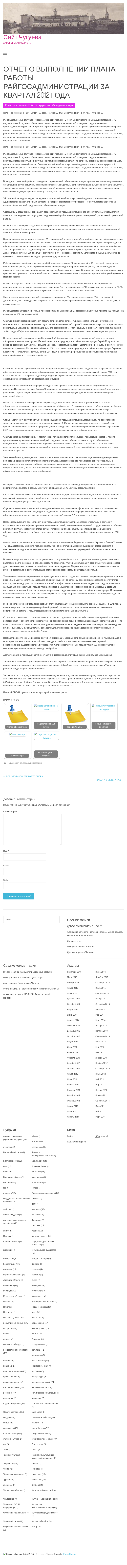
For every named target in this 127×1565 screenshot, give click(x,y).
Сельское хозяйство (41, 1417)
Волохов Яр (37, 1182)
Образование (38, 1322)
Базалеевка (37, 1146)
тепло (6, 1468)
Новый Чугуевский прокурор (103, 725)
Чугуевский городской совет (45, 1512)
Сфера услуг (37, 1444)
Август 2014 (72, 1009)
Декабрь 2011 (73, 1095)
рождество (8, 1398)
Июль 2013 (100, 1041)
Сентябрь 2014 (102, 1004)
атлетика (7, 1146)
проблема (36, 1371)
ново (34, 1312)
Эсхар (34, 1526)
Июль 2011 (100, 1105)
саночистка (37, 1411)
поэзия (6, 1360)
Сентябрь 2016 (74, 971)
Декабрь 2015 (101, 977)
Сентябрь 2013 (102, 1036)
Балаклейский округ (12, 1152)
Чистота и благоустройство (44, 1490)
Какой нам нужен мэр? (31, 977)
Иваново (7, 1235)
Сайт (5, 879)
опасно (6, 1333)
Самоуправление (11, 1411)
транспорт (37, 1474)
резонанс (7, 1392)
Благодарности (10, 1160)
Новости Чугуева (11, 1317)
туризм (6, 1479)
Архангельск (37, 1141)
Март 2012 (100, 1084)
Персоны (36, 1339)
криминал (7, 1269)
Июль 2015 (100, 987)
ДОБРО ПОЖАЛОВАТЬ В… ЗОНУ (84, 926)
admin (18, 105)
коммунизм (8, 1258)
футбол (35, 1484)
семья (6, 1422)
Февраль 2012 (73, 1089)
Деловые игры (17, 755)
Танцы (35, 1449)
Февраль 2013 (73, 1057)
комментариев (76, 1141)
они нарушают (38, 1328)
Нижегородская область (43, 1301)
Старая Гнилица (11, 1433)
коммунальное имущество (44, 1249)
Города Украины (75, 727)
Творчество (8, 1463)
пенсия (6, 1339)
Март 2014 (100, 1020)
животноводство (11, 1214)
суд (4, 1444)
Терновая (36, 1468)
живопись (36, 1209)
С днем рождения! (12, 1403)
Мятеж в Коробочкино (17, 727)
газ (4, 1187)
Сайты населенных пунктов (45, 1403)
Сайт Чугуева (22, 37)
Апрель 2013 (73, 1052)
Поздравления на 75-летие (46, 725)
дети (34, 1203)
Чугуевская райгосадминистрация (56, 105)
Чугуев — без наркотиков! (44, 1498)
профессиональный (41, 1381)
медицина (36, 1285)
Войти (70, 1136)
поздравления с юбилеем (15, 1349)
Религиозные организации (44, 1392)
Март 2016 (72, 977)
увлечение (37, 1479)
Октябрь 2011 (73, 1100)
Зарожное (36, 1219)
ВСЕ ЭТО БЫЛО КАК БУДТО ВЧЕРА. (23, 776)
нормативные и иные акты (15, 1322)
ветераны (36, 1171)
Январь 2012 (101, 1089)
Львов (34, 1279)
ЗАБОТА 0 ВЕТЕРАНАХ (110, 779)
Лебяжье (36, 1274)
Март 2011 (100, 1116)
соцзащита (8, 1428)
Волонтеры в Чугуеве (28, 983)
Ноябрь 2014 (101, 998)
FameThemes (70, 1554)
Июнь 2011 (72, 1111)
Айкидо (35, 1136)
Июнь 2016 (100, 971)
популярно (37, 1355)
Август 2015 (72, 987)
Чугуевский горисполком (14, 1512)
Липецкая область (11, 1279)
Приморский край (40, 1365)
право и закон (38, 1360)
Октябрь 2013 (73, 1036)
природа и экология (12, 1371)
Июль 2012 (100, 1073)
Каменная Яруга (11, 1241)
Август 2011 (72, 1105)
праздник (7, 1365)
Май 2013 (100, 1046)
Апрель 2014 (73, 1020)
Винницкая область (12, 1176)
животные (36, 1214)
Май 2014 (100, 1014)
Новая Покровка (39, 1306)
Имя (6, 850)
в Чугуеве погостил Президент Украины (39, 988)
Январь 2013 (101, 1057)
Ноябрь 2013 (101, 1030)
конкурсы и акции (40, 1258)
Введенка (7, 1171)
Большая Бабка (39, 1166)
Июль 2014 (100, 1009)
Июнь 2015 (72, 993)
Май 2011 (100, 1111)
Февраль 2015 (102, 993)
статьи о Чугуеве (11, 1438)
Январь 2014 (101, 1025)
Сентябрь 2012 (102, 1068)
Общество (8, 1328)
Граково (35, 1198)
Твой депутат (9, 1454)
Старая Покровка (40, 1433)
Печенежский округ (12, 1344)
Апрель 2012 (73, 1084)
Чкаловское (8, 1498)
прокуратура (37, 1376)
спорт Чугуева (38, 1428)
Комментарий (10, 811)
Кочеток (35, 1263)
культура (36, 1269)
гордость (7, 1193)
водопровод (37, 1176)
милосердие (37, 1290)
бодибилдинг (38, 1160)
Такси (6, 1449)
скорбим (35, 1422)
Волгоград (8, 1182)
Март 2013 (100, 1052)
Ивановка (36, 1230)
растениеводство (40, 1387)
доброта (7, 1209)
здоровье (36, 1225)
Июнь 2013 (72, 1046)
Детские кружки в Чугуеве (46, 754)
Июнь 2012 (72, 1079)
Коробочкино (9, 1263)
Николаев (7, 1306)
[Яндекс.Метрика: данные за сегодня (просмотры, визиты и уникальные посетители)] (12, 1554)
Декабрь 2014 (73, 998)
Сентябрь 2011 (102, 1100)
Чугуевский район (40, 1521)
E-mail (7, 865)
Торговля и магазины (13, 1474)
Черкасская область (12, 1490)
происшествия (10, 1376)
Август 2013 (72, 1041)
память (35, 1333)
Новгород (7, 1312)
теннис (35, 1463)
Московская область (12, 1296)
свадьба (7, 1417)
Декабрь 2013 (73, 1030)
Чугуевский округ (11, 1521)
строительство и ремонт (43, 1438)
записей (101, 1136)
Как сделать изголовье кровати (36, 971)
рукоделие (37, 1398)
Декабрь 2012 (73, 1063)
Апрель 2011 (73, 1116)
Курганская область (12, 1274)
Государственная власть (43, 1193)
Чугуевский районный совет (16, 1526)
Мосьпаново (37, 1296)
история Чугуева (39, 1235)
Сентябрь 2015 (102, 982)
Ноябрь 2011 (101, 1095)
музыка (6, 1301)
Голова (35, 1187)
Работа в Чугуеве (11, 1387)
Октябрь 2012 (73, 1068)
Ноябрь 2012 (101, 1063)
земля (6, 1230)
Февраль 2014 (73, 1025)
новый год (36, 1317)
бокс (5, 1166)
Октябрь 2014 (73, 1004)
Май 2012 (100, 1079)
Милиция (7, 1290)
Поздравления (38, 1344)
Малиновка (8, 1285)
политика (36, 1349)
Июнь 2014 (72, 1014)
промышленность (11, 1381)
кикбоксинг (8, 1249)
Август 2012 (72, 1073)
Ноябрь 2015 (73, 982)
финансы (7, 1484)
